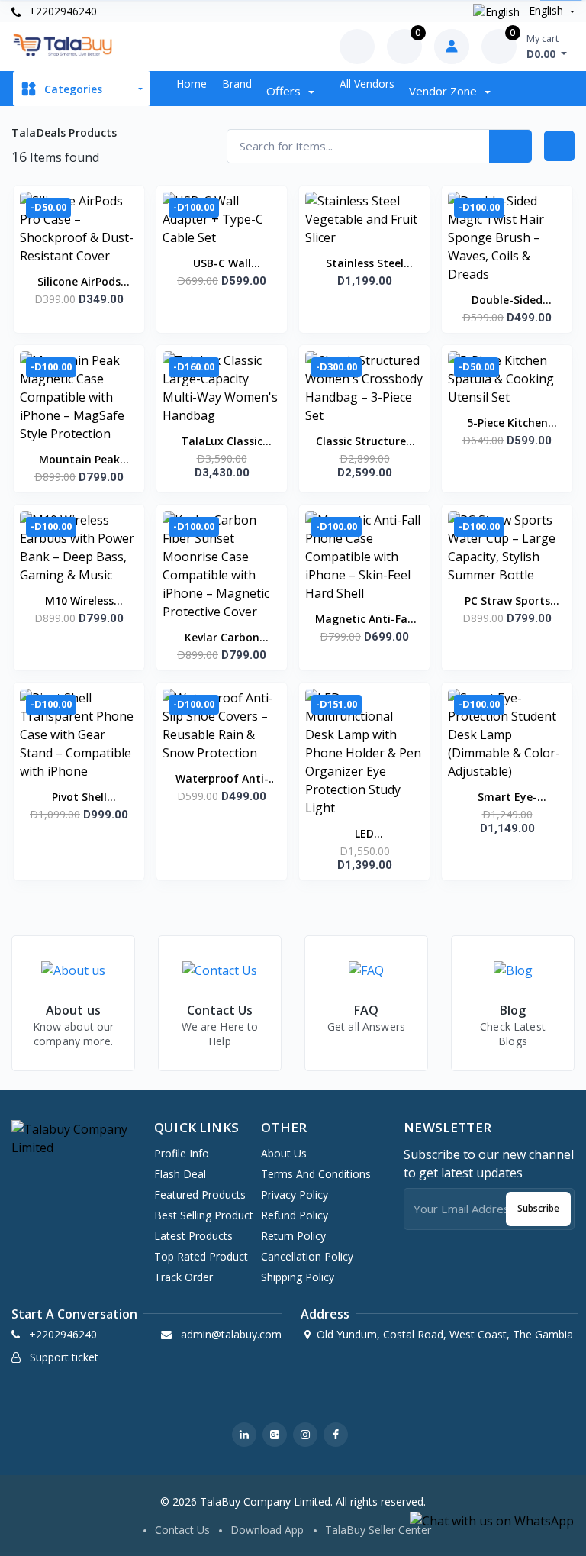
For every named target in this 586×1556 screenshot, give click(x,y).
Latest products (193, 1235)
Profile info (181, 1153)
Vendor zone (444, 90)
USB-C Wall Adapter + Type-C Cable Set (222, 264)
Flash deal (180, 1174)
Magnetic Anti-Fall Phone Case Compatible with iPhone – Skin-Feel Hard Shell (364, 620)
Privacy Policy (294, 1194)
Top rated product (201, 1256)
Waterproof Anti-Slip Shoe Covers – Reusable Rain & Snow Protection (221, 779)
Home (191, 83)
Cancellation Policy (307, 1256)
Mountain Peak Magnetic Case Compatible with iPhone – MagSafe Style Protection (79, 460)
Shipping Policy (297, 1277)
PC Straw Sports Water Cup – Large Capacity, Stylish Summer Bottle (507, 601)
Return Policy (293, 1235)
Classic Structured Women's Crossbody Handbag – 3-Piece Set (364, 442)
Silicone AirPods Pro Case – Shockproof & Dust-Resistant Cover (79, 282)
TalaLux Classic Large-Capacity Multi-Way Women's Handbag (222, 442)
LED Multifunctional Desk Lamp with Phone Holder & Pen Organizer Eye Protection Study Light (364, 834)
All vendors (367, 83)
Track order (183, 1277)
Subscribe (538, 1208)
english (546, 10)
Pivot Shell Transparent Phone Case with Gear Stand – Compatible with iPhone (79, 797)
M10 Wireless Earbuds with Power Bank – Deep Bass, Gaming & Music (79, 601)
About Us (284, 1153)
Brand (237, 83)
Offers (285, 90)
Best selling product (203, 1215)
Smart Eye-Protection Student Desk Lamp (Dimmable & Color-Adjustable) (507, 797)
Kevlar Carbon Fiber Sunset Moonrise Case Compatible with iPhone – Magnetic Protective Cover (221, 638)
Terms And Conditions (316, 1174)
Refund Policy (294, 1215)
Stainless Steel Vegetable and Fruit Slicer (365, 264)
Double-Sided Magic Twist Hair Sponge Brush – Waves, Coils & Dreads (507, 300)
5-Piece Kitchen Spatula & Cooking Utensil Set (507, 423)
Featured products (200, 1194)
